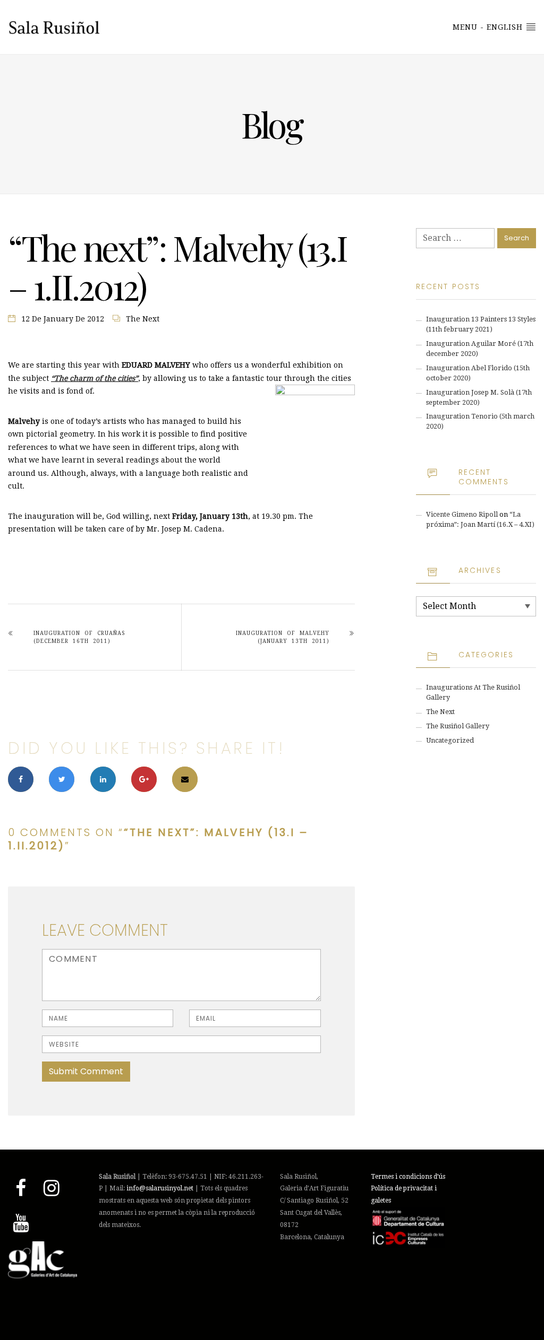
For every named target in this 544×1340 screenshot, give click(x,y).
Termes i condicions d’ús (408, 1176)
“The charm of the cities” (94, 378)
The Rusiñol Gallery (457, 726)
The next (142, 319)
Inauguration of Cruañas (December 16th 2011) (79, 637)
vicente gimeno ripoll (462, 514)
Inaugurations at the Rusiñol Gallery (473, 692)
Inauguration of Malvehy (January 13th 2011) (282, 637)
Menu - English (489, 27)
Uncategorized (450, 740)
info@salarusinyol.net (159, 1188)
